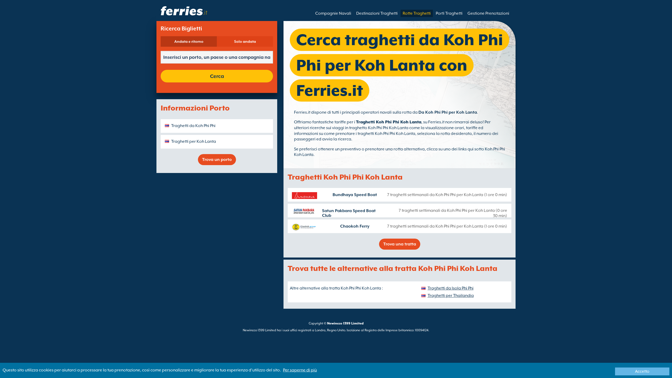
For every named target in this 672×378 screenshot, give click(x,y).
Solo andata (245, 41)
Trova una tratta (399, 244)
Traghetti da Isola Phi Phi (451, 288)
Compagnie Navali (333, 13)
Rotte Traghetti (417, 13)
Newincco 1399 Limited (345, 323)
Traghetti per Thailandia (451, 295)
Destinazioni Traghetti (377, 13)
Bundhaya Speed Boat (355, 194)
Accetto (642, 371)
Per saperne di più (300, 370)
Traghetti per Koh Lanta (193, 141)
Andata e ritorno (188, 41)
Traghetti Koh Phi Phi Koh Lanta (388, 122)
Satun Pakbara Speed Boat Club (349, 213)
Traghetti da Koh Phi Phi (193, 125)
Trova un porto (217, 159)
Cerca (217, 76)
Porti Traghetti (449, 13)
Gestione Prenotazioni (488, 13)
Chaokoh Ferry (354, 226)
